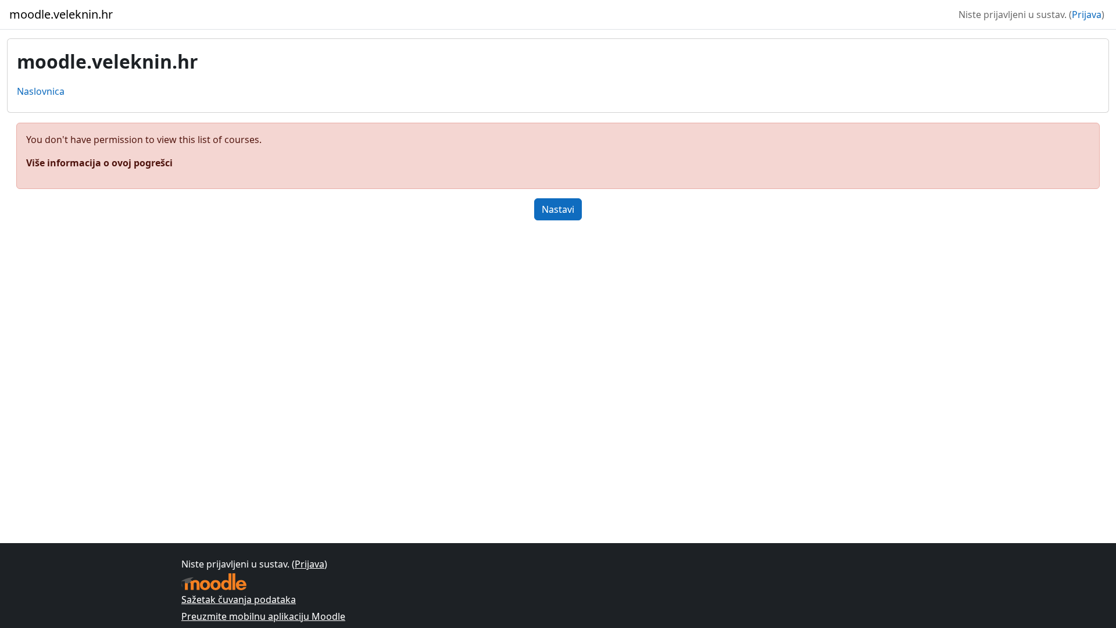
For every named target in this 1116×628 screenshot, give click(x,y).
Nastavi (558, 209)
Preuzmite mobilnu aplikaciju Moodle (263, 616)
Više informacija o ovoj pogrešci (99, 162)
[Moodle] (213, 582)
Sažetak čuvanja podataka (238, 599)
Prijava (1086, 14)
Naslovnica (41, 91)
